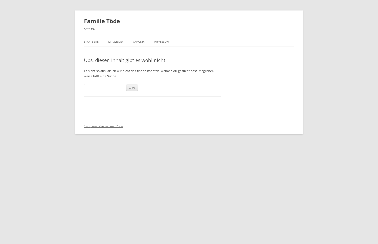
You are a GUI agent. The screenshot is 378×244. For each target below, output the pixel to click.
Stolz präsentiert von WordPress (103, 126)
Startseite (91, 41)
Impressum (161, 41)
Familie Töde (102, 21)
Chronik (138, 41)
